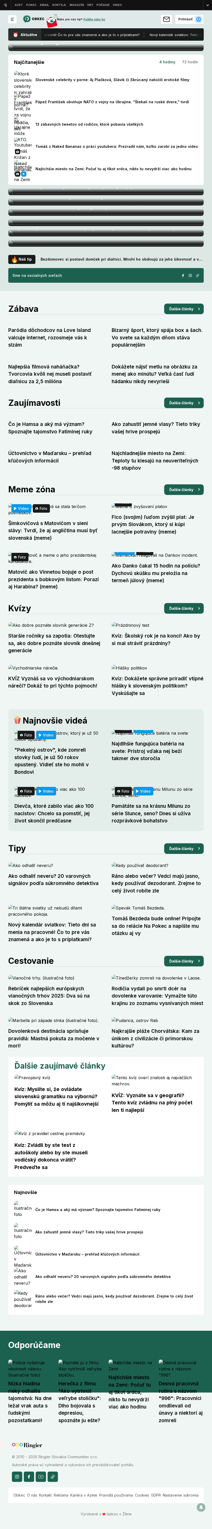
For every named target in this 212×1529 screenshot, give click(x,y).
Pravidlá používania (116, 1495)
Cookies (142, 1495)
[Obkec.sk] (33, 19)
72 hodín (190, 62)
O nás (32, 1495)
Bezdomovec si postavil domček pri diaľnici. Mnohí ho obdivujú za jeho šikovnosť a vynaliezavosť (122, 259)
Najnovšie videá (55, 721)
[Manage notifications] (201, 1507)
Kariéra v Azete (83, 1495)
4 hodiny (167, 62)
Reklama (61, 1495)
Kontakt (45, 1495)
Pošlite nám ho (94, 19)
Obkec (19, 1495)
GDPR (156, 1495)
